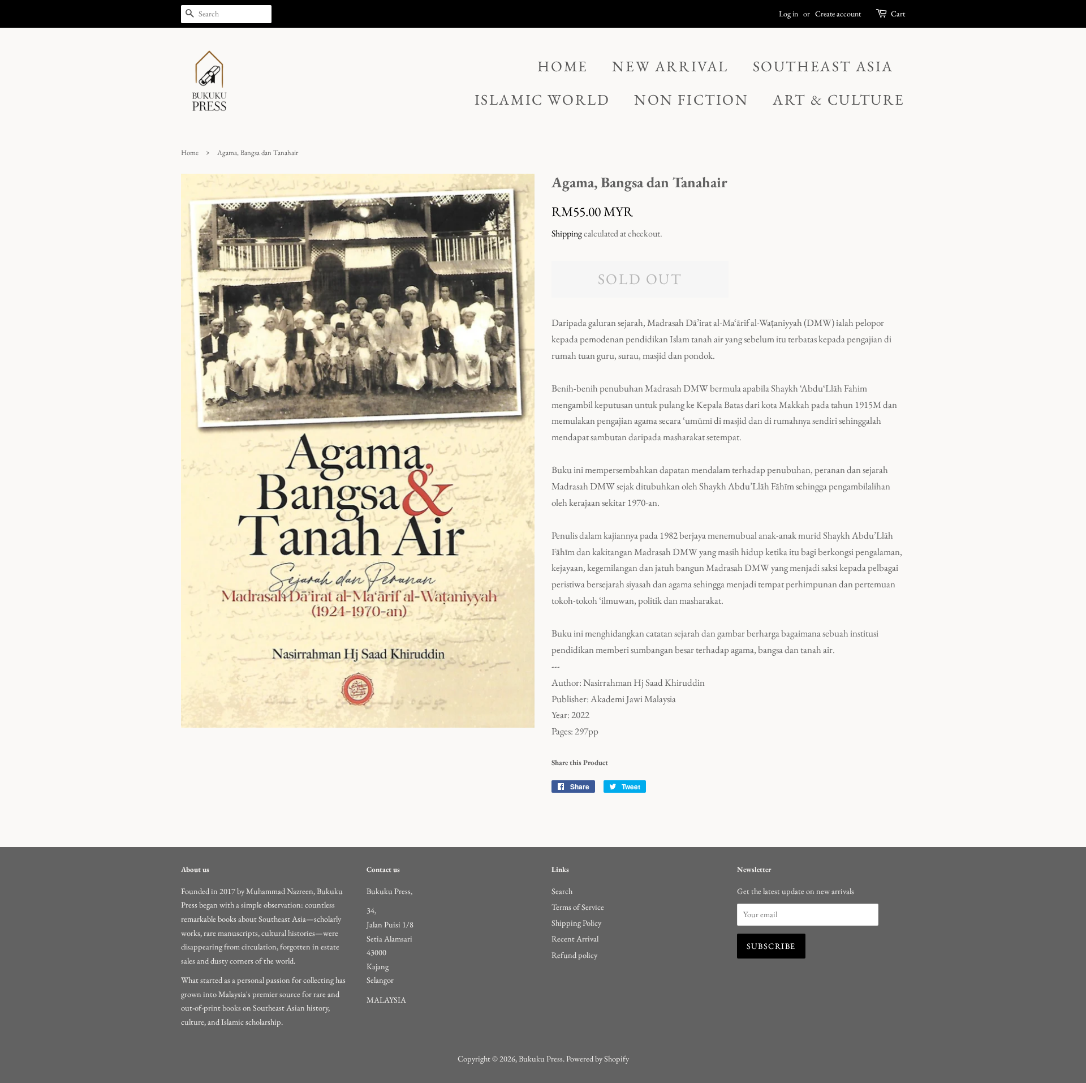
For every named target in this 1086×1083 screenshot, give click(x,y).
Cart (898, 13)
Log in (788, 13)
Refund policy (574, 954)
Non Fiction (691, 99)
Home (562, 66)
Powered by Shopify (597, 1058)
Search (561, 891)
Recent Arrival (574, 938)
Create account (838, 13)
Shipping (566, 233)
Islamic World (542, 99)
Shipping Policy (576, 922)
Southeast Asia (823, 66)
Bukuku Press (541, 1058)
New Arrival (670, 66)
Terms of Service (577, 906)
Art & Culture (839, 99)
